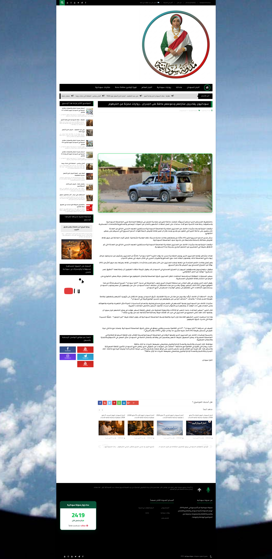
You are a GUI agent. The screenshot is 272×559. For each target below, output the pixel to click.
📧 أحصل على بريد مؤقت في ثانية (149, 3)
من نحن (179, 3)
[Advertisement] (98, 45)
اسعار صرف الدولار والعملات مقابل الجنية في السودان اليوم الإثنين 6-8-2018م (73, 142)
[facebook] (82, 556)
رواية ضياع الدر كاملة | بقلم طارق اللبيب (77, 228)
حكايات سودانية (102, 88)
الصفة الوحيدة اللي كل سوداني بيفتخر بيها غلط (66, 96)
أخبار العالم (147, 88)
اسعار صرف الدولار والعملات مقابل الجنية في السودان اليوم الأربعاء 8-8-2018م (73, 154)
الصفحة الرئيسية (193, 110)
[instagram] (68, 556)
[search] (62, 2)
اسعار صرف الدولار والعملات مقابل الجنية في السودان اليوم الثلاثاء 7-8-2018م (73, 110)
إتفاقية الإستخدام (191, 3)
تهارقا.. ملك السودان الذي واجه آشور (73, 120)
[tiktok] (61, 556)
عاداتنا (179, 88)
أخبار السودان (193, 88)
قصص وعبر (165, 518)
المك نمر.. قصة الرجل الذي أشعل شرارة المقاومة (106, 96)
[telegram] (79, 556)
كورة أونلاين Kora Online (126, 88)
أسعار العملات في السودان (146, 508)
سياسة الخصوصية (205, 3)
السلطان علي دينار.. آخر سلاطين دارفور (143, 96)
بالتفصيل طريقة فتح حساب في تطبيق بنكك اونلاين (72, 206)
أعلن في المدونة (168, 3)
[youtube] (72, 556)
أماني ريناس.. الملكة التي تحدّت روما (73, 163)
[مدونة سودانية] (175, 80)
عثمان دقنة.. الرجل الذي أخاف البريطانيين (176, 96)
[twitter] (75, 556)
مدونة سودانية (189, 556)
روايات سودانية (164, 88)
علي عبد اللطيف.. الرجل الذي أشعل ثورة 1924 (73, 131)
